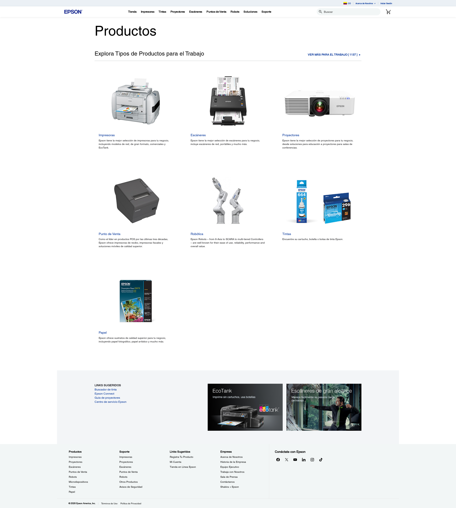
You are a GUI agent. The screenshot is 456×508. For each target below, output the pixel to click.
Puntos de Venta (78, 471)
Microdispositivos (78, 481)
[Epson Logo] (73, 12)
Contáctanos (227, 481)
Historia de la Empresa (233, 461)
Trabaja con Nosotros (232, 471)
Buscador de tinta (106, 389)
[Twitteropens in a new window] (286, 459)
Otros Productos (128, 481)
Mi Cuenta (175, 461)
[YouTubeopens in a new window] (295, 459)
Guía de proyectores (107, 397)
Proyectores (75, 461)
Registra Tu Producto (181, 456)
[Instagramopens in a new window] (312, 459)
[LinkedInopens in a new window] (303, 459)
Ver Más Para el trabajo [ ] (332, 54)
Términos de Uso (109, 503)
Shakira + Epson (229, 486)
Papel (72, 491)
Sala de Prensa (229, 476)
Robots (73, 476)
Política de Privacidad (130, 503)
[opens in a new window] (321, 459)
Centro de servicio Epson (110, 401)
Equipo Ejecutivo (229, 466)
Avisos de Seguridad (130, 486)
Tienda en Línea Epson (183, 466)
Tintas (72, 486)
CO (349, 3)
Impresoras (75, 456)
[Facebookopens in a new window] (278, 459)
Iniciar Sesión (386, 3)
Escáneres (75, 466)
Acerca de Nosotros (231, 456)
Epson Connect (104, 393)
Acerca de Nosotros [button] (364, 3)
